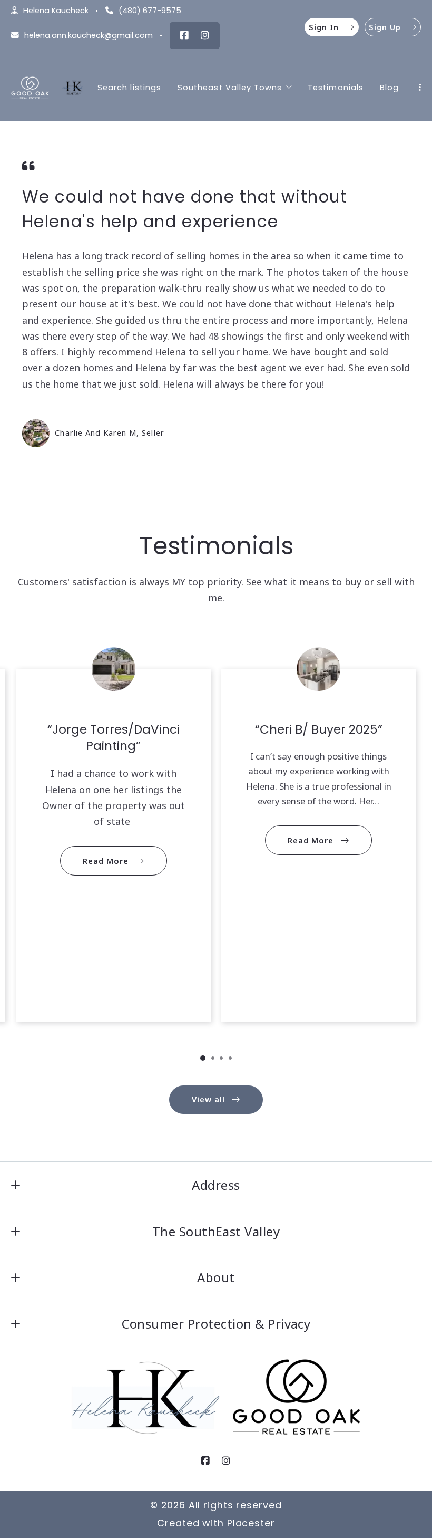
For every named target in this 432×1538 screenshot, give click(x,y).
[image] (36, 433)
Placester (251, 1523)
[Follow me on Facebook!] (184, 35)
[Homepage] (30, 87)
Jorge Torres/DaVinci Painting (116, 737)
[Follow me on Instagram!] (205, 35)
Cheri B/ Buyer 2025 (319, 729)
